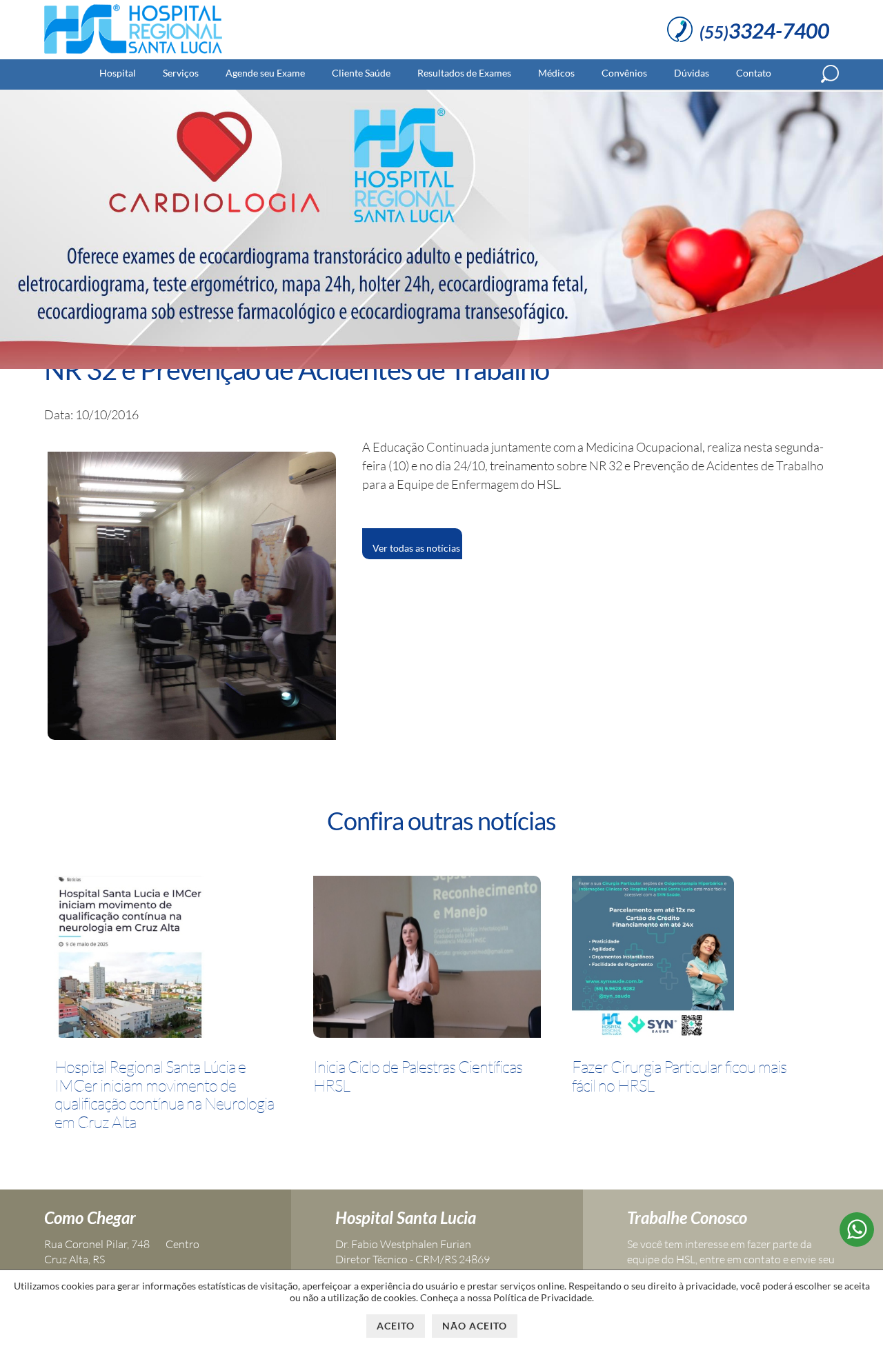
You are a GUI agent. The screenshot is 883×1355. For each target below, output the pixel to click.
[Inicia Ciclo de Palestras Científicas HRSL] (427, 959)
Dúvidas (691, 73)
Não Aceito (474, 1326)
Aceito (396, 1326)
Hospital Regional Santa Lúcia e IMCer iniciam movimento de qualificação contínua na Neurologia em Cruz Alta (164, 1094)
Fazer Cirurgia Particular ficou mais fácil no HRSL (679, 1076)
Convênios (624, 73)
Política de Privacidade (542, 1297)
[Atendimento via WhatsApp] (857, 1241)
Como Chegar (90, 1217)
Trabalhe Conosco (687, 1217)
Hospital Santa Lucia (405, 1217)
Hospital (117, 73)
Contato (753, 73)
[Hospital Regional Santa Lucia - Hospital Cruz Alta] (133, 53)
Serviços (181, 73)
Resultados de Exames (464, 73)
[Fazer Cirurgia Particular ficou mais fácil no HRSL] (653, 959)
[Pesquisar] (830, 74)
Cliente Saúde (361, 73)
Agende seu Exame (265, 73)
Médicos (556, 73)
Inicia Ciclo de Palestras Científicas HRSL (417, 1076)
